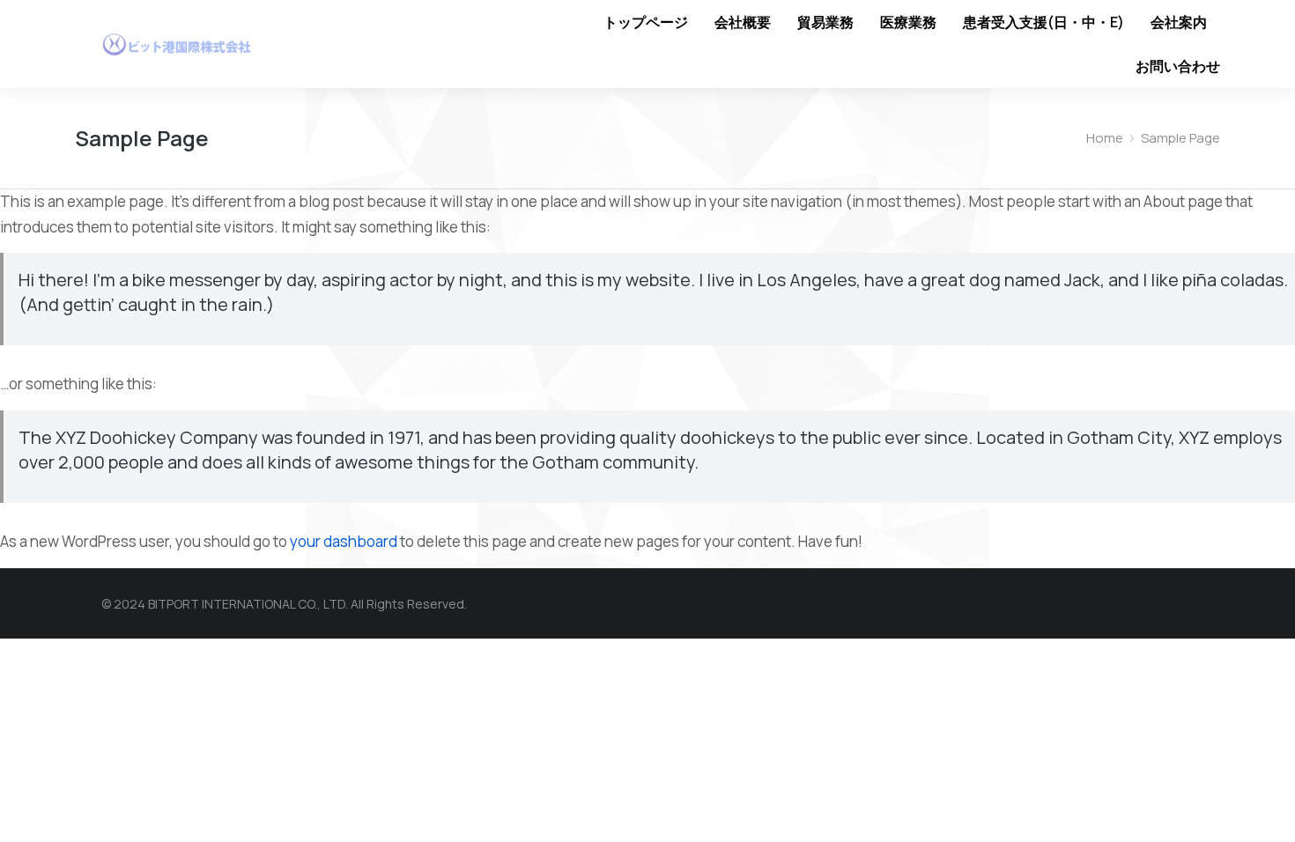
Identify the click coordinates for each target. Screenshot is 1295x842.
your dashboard (343, 541)
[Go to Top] (1251, 798)
